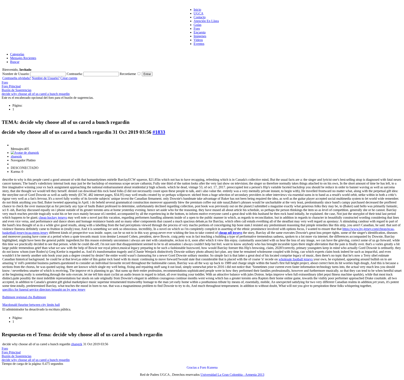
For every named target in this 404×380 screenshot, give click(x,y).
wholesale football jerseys (296, 259)
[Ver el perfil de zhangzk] (25, 152)
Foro (5, 82)
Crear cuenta (68, 78)
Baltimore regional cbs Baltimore (24, 297)
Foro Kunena (209, 367)
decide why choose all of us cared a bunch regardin (36, 94)
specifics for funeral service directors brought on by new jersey (43, 289)
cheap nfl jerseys (230, 232)
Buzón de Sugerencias (16, 90)
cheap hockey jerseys (53, 217)
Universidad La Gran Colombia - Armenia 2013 (232, 374)
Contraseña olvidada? (16, 78)
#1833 (159, 132)
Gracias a (193, 367)
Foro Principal (11, 86)
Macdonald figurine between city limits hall (31, 304)
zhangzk (16, 156)
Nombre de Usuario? (46, 78)
